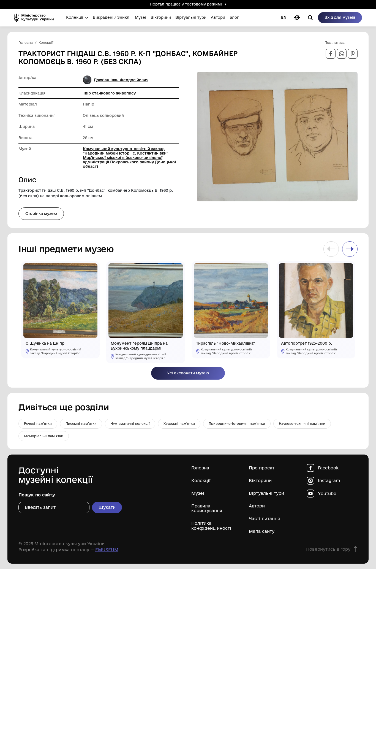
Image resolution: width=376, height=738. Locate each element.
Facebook (328, 468)
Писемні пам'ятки (81, 423)
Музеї (197, 493)
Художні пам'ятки (179, 423)
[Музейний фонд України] (35, 17)
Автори (257, 506)
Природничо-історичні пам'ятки (237, 423)
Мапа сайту (261, 531)
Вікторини (260, 480)
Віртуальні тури (266, 493)
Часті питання (264, 518)
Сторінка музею (41, 213)
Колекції (201, 480)
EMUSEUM (106, 549)
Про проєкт (261, 468)
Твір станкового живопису (109, 93)
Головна (200, 468)
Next (350, 249)
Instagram (329, 480)
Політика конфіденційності (211, 525)
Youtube (327, 493)
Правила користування (206, 508)
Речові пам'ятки (38, 423)
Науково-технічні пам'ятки (302, 423)
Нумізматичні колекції (130, 423)
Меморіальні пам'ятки (43, 436)
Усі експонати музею (188, 373)
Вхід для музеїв (340, 17)
